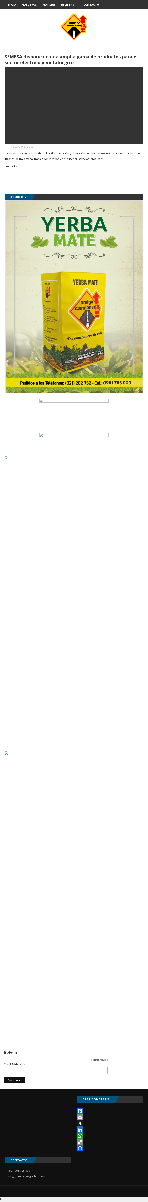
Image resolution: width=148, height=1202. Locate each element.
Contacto (91, 4)
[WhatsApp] (110, 1136)
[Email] (110, 1117)
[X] (110, 1123)
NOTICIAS (49, 4)
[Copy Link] (110, 1142)
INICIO (12, 4)
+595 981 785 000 (19, 1170)
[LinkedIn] (110, 1129)
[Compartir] (110, 1148)
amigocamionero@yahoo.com (26, 1176)
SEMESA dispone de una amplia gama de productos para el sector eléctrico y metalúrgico (71, 59)
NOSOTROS (29, 4)
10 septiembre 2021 (23, 146)
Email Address (14, 1064)
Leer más (11, 166)
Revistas (67, 4)
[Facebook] (110, 1111)
